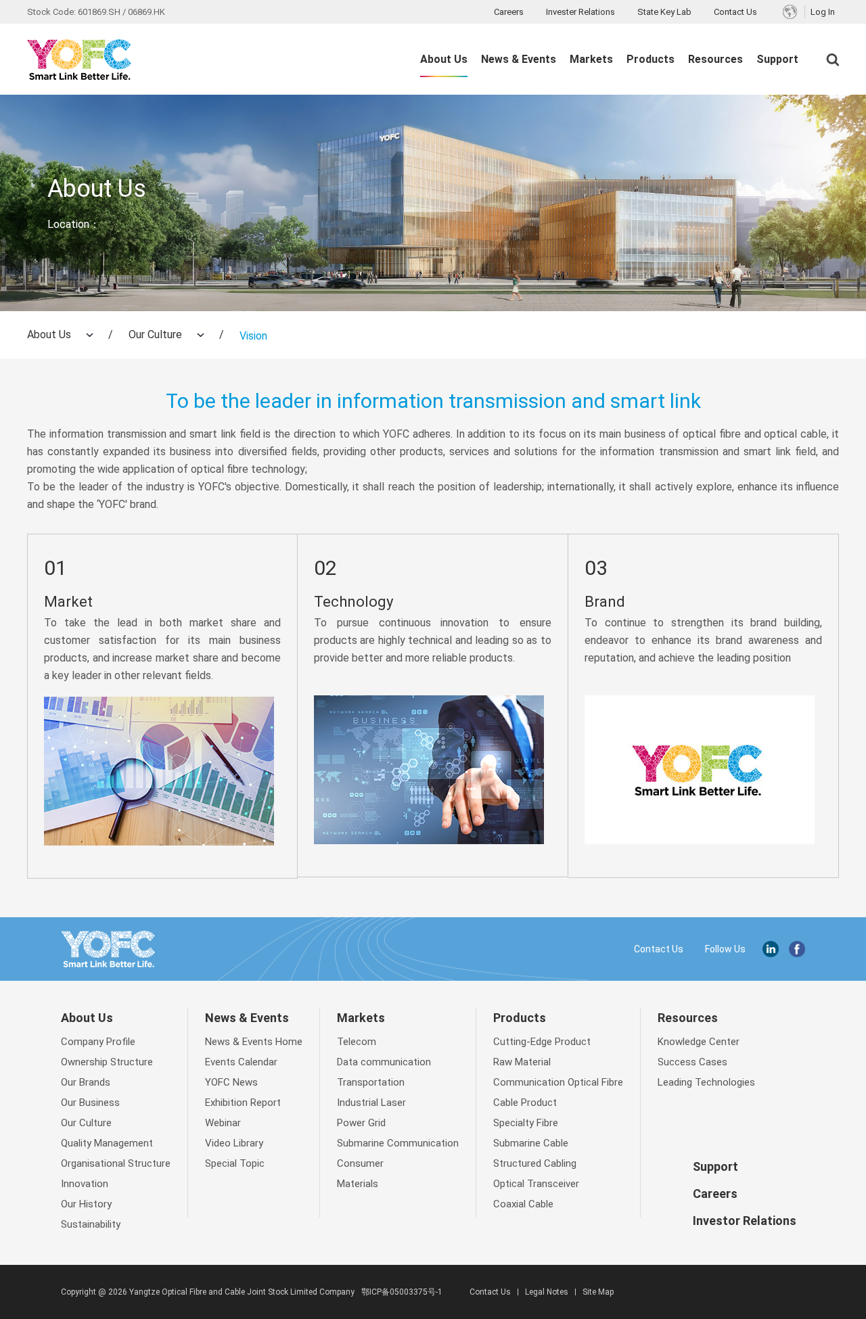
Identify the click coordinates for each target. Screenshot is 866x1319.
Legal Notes (546, 1292)
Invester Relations (580, 12)
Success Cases (692, 1062)
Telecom (356, 1042)
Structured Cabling (534, 1163)
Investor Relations (744, 1220)
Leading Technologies (706, 1082)
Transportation (371, 1082)
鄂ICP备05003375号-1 (401, 1292)
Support (777, 59)
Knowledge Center (698, 1042)
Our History (86, 1204)
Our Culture (155, 334)
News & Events (518, 59)
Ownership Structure (107, 1062)
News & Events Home (253, 1042)
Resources (715, 59)
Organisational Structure (115, 1163)
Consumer (360, 1163)
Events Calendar (241, 1062)
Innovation (84, 1184)
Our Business (90, 1102)
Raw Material (522, 1062)
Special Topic (235, 1163)
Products (650, 59)
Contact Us (735, 12)
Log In (823, 12)
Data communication (384, 1062)
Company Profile (98, 1042)
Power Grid (361, 1123)
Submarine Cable (530, 1143)
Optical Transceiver (536, 1184)
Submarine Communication (398, 1143)
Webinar (223, 1123)
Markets (591, 59)
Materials (357, 1184)
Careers (509, 12)
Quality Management (107, 1143)
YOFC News (231, 1082)
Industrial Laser (371, 1102)
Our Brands (85, 1082)
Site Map (598, 1292)
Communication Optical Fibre (558, 1082)
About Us (444, 59)
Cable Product (525, 1102)
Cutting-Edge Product (542, 1042)
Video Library (234, 1143)
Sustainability (90, 1224)
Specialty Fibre (525, 1123)
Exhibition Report (243, 1102)
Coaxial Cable (523, 1204)
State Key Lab (664, 12)
